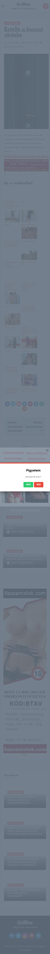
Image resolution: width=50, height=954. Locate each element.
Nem (39, 484)
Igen (28, 484)
